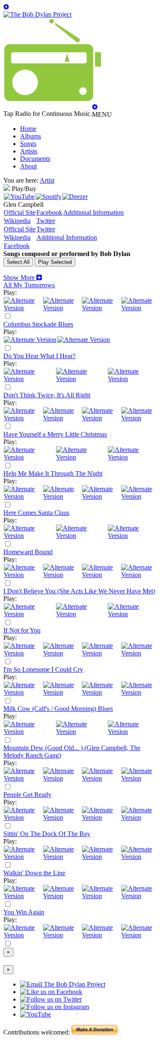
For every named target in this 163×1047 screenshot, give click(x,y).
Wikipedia (17, 220)
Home (28, 128)
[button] (22, 277)
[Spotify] (48, 196)
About (28, 166)
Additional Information (93, 212)
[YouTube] (19, 196)
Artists (28, 151)
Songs (28, 143)
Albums (30, 136)
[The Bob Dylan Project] (37, 14)
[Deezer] (75, 196)
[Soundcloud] (101, 307)
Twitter (45, 220)
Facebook (49, 212)
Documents (35, 158)
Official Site (20, 212)
